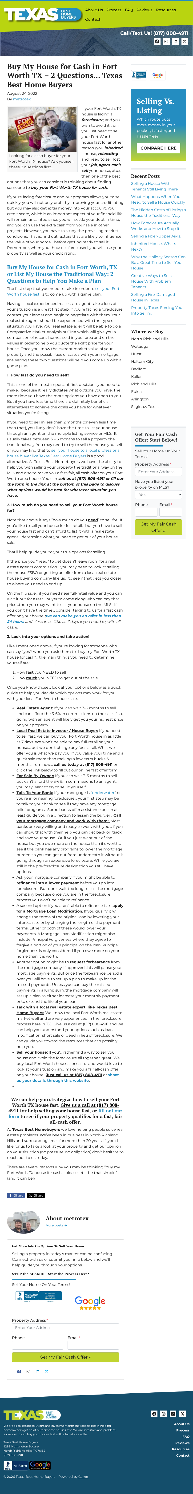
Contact (93, 19)
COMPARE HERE (159, 148)
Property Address (30, 1320)
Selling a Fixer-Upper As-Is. (156, 236)
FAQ (129, 10)
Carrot (83, 1476)
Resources (166, 10)
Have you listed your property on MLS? (154, 484)
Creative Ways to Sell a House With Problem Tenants (152, 281)
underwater (103, 792)
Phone (18, 1338)
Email (74, 1338)
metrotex (22, 99)
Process (114, 10)
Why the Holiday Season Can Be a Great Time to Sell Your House (158, 262)
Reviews (144, 10)
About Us (94, 10)
